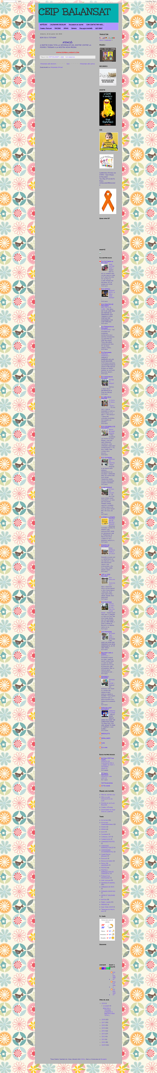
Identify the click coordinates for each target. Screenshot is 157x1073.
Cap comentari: (70, 57)
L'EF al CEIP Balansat (105, 575)
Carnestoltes (105, 839)
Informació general (108, 883)
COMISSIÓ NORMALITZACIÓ (107, 847)
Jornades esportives (108, 891)
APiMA (66, 28)
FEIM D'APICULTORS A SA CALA (112, 550)
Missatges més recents (48, 64)
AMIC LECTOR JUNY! (111, 266)
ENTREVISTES (106, 330)
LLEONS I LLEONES (108, 517)
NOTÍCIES (43, 25)
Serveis (74, 28)
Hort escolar (105, 880)
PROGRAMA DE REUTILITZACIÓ (112, 521)
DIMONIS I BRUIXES (105, 677)
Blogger (103, 1059)
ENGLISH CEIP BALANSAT (106, 708)
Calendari (104, 834)
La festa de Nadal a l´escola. (112, 402)
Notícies (104, 899)
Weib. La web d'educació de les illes (106, 799)
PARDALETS (105, 734)
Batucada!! (105, 656)
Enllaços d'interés (86, 28)
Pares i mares (106, 902)
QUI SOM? (98, 28)
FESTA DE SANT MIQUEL (112, 431)
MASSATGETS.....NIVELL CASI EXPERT (112, 294)
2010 (103, 1042)
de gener (106, 1006)
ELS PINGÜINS (106, 602)
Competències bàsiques (105, 855)
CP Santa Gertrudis (104, 774)
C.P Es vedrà (105, 786)
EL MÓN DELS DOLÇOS (106, 398)
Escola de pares (106, 861)
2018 (103, 1020)
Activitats (104, 820)
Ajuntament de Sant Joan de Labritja (108, 810)
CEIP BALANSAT (74, 12)
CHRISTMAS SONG (112, 712)
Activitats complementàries (107, 823)
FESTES (104, 868)
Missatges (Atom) (57, 67)
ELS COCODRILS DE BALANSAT (108, 427)
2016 (103, 1025)
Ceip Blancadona (107, 783)
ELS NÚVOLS (105, 289)
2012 (103, 1036)
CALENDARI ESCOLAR (58, 25)
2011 (103, 1039)
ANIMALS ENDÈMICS (105, 355)
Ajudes (103, 827)
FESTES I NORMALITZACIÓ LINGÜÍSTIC (107, 872)
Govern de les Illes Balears (108, 804)
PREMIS (104, 904)
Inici (68, 64)
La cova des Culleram (111, 491)
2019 (103, 1003)
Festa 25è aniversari (105, 864)
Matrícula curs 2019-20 (106, 777)
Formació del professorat (105, 877)
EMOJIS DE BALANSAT (105, 546)
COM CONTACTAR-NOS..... (95, 25)
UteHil (83, 1059)
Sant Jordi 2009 (107, 907)
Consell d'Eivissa (107, 807)
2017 (103, 1022)
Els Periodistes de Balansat (107, 327)
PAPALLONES (105, 738)
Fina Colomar (114, 984)
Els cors (104, 747)
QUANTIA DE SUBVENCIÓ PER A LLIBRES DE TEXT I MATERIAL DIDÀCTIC (107, 764)
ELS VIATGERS (106, 458)
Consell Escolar (46, 28)
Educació (104, 858)
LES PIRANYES (106, 632)
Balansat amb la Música (107, 653)
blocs (103, 832)
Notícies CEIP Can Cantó (107, 759)
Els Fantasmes (106, 352)
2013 (103, 1034)
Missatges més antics (87, 64)
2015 (103, 1028)
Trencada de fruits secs (107, 910)
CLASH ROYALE (106, 487)
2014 (103, 1031)
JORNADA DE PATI (107, 887)
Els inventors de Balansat (107, 377)
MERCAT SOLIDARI (108, 895)
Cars (103, 743)
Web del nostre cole (108, 795)
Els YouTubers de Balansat (107, 262)
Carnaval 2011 (106, 837)
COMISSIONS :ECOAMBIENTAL (107, 851)
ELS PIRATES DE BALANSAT (107, 305)
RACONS (58, 28)
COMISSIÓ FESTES (108, 842)
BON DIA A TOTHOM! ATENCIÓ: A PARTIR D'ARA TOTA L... (109, 1011)
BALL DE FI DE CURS (106, 308)
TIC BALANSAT (114, 992)
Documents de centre (76, 25)
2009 (104, 1045)
